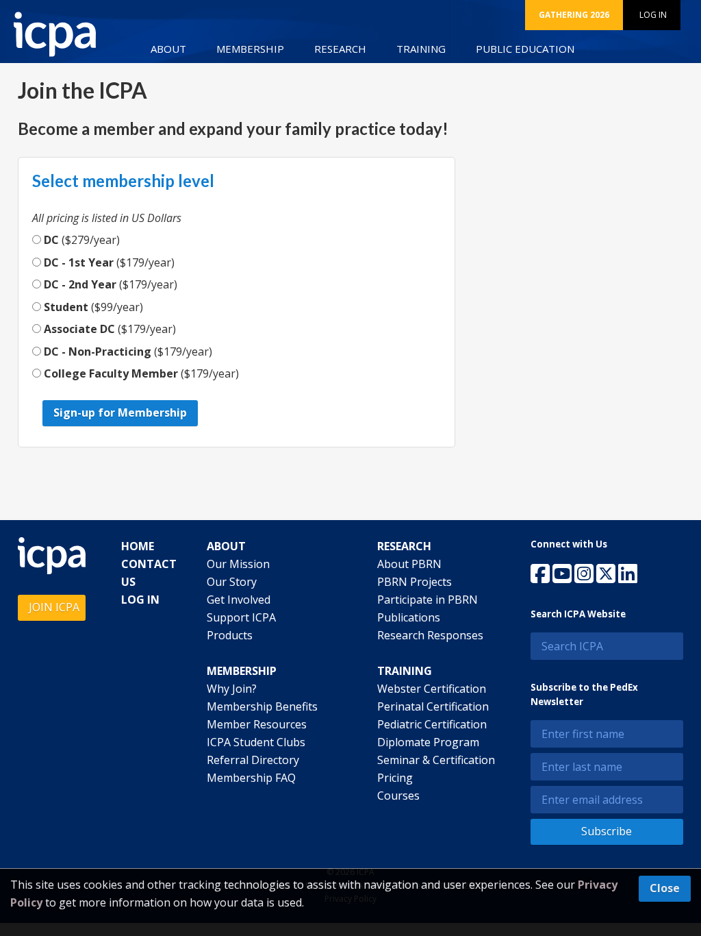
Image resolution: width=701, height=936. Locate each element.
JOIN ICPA (54, 607)
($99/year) (93, 307)
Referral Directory (253, 759)
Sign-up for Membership (120, 412)
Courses (398, 795)
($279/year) (82, 239)
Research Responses (430, 635)
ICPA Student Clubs (256, 742)
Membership (250, 49)
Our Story (232, 581)
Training (421, 49)
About (168, 49)
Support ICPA (241, 617)
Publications (408, 617)
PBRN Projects (414, 581)
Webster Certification (431, 688)
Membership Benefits (262, 706)
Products (230, 635)
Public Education (525, 49)
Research (340, 49)
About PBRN (409, 563)
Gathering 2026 (574, 15)
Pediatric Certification (432, 724)
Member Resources (257, 724)
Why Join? (232, 688)
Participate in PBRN (427, 599)
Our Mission (238, 563)
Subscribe (606, 831)
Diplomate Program (428, 742)
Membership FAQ (251, 777)
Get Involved (238, 599)
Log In (653, 15)
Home (137, 546)
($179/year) (109, 262)
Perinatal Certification (433, 706)
